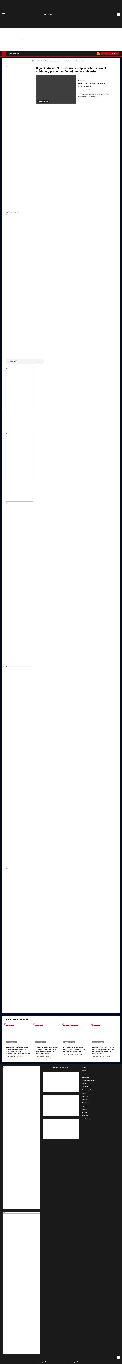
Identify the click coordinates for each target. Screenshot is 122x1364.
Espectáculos (86, 1086)
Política (84, 1112)
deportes (85, 1074)
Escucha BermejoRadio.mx (110, 54)
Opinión (84, 1106)
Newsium (71, 1362)
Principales (85, 1115)
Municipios (74, 1025)
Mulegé (84, 1099)
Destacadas (81, 80)
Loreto (84, 1093)
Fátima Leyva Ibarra (79, 1054)
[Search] (94, 54)
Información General (88, 1090)
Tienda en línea (86, 1119)
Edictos (84, 1083)
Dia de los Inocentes (88, 1080)
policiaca (84, 1109)
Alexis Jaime (92, 90)
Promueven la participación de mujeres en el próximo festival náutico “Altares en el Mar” (74, 1049)
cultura (84, 1070)
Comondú (85, 1067)
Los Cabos (67, 1025)
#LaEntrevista (14, 54)
